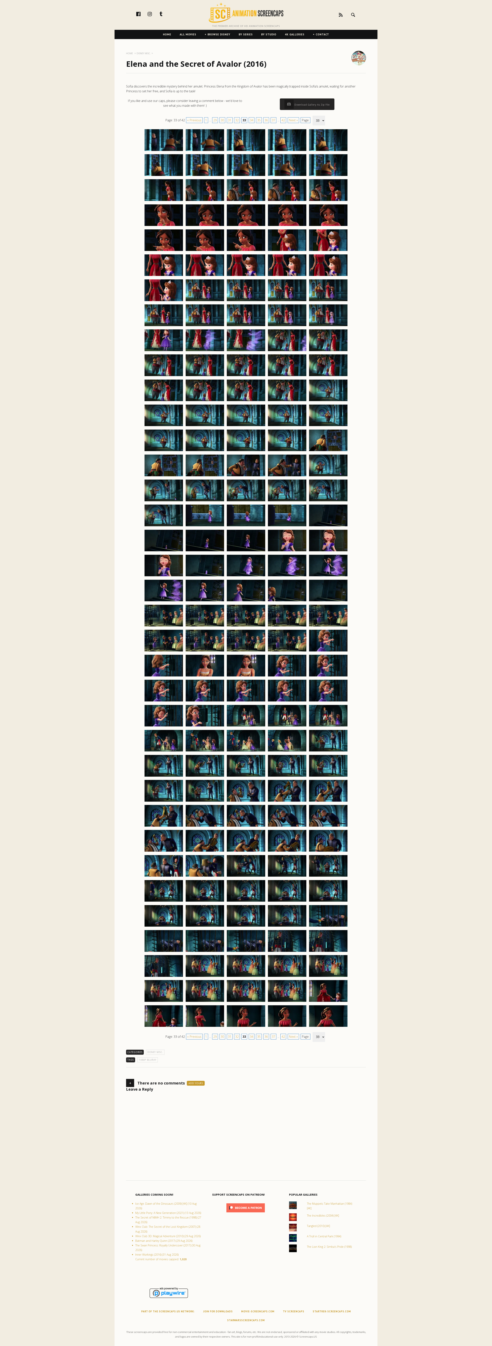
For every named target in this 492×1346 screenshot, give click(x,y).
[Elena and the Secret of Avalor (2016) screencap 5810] (328, 376)
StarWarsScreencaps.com (246, 1320)
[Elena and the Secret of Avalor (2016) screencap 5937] (205, 1026)
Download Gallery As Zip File (312, 104)
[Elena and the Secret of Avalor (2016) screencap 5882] (205, 751)
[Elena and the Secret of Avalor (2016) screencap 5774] (287, 201)
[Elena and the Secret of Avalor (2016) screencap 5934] (287, 1002)
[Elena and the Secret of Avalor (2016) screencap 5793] (246, 301)
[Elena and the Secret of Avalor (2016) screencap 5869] (287, 676)
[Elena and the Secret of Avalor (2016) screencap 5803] (246, 351)
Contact (322, 34)
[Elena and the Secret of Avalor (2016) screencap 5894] (287, 801)
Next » (293, 120)
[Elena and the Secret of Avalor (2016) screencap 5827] (205, 476)
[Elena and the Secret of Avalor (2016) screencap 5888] (246, 776)
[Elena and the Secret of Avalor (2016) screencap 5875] (328, 701)
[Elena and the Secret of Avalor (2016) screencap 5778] (246, 226)
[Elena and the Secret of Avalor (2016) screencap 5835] (328, 501)
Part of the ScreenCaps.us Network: (168, 1311)
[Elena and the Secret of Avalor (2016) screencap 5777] (205, 226)
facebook (142, 13)
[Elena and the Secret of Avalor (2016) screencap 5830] (328, 476)
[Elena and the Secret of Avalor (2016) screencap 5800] (328, 326)
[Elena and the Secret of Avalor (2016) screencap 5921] (164, 952)
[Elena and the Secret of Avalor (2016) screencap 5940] (328, 1026)
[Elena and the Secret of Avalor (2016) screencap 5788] (246, 276)
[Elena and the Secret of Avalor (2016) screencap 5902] (205, 851)
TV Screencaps (293, 1311)
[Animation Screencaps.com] (246, 12)
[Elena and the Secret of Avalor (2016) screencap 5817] (205, 426)
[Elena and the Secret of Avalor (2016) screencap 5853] (246, 601)
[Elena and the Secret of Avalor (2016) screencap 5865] (328, 651)
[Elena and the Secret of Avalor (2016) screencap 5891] (164, 801)
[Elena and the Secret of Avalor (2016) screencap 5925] (328, 952)
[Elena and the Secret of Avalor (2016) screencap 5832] (205, 501)
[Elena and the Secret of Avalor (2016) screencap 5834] (287, 501)
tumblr (165, 13)
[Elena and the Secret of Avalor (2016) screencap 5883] (246, 751)
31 (229, 120)
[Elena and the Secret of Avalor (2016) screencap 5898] (246, 826)
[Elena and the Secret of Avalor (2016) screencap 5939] (287, 1026)
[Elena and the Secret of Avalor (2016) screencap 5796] (164, 326)
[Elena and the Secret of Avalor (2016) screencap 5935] (328, 1002)
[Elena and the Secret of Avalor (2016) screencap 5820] (328, 426)
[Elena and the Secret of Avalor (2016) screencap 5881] (164, 751)
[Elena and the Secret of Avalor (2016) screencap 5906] (164, 876)
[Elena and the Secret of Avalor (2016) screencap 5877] (205, 726)
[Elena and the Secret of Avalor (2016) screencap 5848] (246, 576)
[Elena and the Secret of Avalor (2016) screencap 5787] (205, 276)
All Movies (188, 34)
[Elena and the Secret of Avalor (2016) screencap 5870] (328, 676)
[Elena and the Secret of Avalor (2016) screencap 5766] (164, 176)
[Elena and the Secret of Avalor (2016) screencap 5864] (287, 651)
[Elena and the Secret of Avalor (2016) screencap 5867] (205, 676)
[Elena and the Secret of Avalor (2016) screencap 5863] (246, 651)
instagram (154, 13)
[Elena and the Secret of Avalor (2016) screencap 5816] (164, 426)
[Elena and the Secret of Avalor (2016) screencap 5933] (246, 1002)
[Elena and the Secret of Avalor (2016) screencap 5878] (246, 726)
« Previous (194, 120)
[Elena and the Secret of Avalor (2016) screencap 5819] (287, 426)
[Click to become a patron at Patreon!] (245, 1213)
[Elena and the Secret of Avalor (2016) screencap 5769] (287, 176)
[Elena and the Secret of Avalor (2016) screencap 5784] (287, 251)
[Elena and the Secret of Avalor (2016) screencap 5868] (246, 676)
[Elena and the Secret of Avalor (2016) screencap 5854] (287, 601)
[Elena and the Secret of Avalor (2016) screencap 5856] (164, 626)
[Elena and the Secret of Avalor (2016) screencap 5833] (246, 501)
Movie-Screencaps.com (257, 1311)
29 (215, 120)
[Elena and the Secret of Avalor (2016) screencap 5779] (287, 226)
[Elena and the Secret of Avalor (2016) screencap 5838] (246, 526)
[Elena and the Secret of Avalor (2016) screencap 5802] (205, 351)
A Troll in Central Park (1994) (324, 1236)
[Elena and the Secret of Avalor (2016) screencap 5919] (287, 926)
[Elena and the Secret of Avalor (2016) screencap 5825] (328, 451)
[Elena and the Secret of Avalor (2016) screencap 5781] (164, 251)
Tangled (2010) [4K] (318, 1226)
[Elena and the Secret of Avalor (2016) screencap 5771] (164, 201)
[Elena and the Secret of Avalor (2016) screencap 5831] (164, 501)
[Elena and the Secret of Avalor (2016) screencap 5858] (246, 626)
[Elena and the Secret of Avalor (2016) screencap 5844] (287, 551)
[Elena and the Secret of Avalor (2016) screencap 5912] (205, 901)
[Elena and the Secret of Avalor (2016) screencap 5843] (246, 551)
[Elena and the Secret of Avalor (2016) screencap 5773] (246, 201)
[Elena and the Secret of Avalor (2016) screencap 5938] (246, 1026)
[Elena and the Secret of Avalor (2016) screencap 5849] (287, 576)
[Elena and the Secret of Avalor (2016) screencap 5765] (328, 151)
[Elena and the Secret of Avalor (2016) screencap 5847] (205, 576)
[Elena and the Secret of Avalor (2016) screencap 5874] (287, 701)
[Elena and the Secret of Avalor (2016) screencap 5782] (205, 251)
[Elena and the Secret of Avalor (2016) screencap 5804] (287, 351)
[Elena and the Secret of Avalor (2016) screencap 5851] (164, 601)
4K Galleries (294, 34)
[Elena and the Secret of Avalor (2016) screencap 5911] (164, 901)
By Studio (268, 34)
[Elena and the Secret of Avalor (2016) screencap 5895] (328, 801)
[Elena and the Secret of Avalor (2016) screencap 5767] (205, 176)
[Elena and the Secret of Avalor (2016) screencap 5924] (287, 952)
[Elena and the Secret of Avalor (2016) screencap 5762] (205, 151)
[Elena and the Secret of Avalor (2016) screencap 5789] (287, 276)
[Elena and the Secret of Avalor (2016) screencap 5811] (164, 401)
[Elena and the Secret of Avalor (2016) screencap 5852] (205, 601)
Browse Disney (219, 34)
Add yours (196, 1083)
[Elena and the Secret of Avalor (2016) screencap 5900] (328, 826)
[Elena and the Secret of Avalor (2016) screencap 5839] (287, 526)
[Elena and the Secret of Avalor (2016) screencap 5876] (164, 726)
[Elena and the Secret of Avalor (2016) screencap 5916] (164, 926)
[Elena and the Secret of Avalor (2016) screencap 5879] (287, 726)
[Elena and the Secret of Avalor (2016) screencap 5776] (164, 226)
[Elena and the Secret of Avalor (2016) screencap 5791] (164, 301)
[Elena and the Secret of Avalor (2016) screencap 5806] (164, 376)
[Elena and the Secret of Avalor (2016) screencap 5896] (164, 826)
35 (259, 120)
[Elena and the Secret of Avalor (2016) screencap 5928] (246, 977)
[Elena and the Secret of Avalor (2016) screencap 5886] (164, 776)
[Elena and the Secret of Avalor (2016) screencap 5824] (287, 451)
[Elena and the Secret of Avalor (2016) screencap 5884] (287, 751)
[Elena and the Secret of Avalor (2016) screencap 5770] (328, 176)
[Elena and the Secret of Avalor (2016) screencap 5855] (328, 601)
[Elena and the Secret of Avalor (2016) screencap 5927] (205, 977)
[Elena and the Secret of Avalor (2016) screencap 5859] (287, 626)
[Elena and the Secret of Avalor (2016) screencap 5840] (328, 526)
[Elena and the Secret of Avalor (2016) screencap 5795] (328, 301)
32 (237, 120)
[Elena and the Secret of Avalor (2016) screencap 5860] (328, 626)
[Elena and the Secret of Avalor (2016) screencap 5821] (164, 451)
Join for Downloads (218, 1311)
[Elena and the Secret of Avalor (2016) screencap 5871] (164, 701)
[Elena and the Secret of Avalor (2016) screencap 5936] (164, 1026)
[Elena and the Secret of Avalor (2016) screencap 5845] (328, 551)
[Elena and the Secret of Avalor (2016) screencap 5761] (164, 151)
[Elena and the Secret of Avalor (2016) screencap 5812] (205, 401)
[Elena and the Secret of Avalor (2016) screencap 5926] (164, 977)
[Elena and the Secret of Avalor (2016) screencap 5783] (246, 251)
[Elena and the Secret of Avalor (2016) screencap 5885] (328, 751)
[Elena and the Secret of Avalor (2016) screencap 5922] (205, 952)
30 (222, 120)
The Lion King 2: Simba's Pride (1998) (329, 1247)
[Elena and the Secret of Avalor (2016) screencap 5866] (164, 676)
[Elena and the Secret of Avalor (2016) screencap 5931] (164, 1002)
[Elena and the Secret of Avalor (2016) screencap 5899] (287, 826)
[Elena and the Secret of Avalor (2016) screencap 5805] (328, 351)
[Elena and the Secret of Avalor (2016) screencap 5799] (287, 326)
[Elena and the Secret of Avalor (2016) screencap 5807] (205, 376)
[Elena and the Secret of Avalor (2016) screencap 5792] (205, 301)
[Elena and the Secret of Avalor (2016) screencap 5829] (287, 476)
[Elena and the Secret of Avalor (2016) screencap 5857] (205, 626)
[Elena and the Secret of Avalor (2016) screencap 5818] (246, 426)
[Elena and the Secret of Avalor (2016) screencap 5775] (328, 201)
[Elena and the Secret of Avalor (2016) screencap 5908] (246, 876)
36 (266, 120)
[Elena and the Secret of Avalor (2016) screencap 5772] (205, 201)
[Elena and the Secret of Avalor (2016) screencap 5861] (164, 651)
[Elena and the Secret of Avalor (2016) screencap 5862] (205, 651)
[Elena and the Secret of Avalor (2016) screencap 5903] (246, 851)
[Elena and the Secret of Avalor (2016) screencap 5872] (205, 701)
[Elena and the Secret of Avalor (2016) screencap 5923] (246, 952)
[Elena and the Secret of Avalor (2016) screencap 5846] (164, 576)
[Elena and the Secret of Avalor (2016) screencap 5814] (287, 401)
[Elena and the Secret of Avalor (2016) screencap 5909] (287, 876)
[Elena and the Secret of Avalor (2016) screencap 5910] (328, 876)
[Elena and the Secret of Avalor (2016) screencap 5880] (328, 726)
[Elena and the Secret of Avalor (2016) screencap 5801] (164, 351)
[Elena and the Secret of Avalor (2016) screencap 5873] (246, 701)
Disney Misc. (155, 1052)
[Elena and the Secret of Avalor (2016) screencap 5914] (287, 901)
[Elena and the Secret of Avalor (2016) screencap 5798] (246, 326)
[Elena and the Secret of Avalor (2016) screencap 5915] (328, 901)
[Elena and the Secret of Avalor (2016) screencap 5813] (246, 401)
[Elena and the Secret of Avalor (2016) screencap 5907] (205, 876)
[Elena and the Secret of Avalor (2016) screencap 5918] (246, 926)
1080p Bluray (147, 1059)
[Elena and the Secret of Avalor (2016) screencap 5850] (328, 576)
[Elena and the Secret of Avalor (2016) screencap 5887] (205, 776)
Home (167, 34)
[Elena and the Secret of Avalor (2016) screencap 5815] (328, 401)
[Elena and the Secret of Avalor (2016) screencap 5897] (205, 826)
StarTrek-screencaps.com (332, 1311)
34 (251, 120)
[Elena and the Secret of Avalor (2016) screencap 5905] (328, 851)
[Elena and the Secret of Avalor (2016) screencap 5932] (205, 1002)
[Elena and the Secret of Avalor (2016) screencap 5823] (246, 451)
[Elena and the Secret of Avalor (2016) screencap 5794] (287, 301)
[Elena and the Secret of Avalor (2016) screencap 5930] (328, 977)
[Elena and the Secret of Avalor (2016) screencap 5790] (328, 276)
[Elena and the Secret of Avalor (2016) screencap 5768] (246, 176)
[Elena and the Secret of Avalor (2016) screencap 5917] (205, 926)
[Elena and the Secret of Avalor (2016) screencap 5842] (205, 551)
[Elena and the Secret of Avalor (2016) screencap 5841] (164, 551)
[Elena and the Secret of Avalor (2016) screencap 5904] (287, 851)
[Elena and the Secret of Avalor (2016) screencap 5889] (287, 776)
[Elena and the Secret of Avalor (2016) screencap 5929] (287, 977)
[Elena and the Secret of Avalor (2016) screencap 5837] (205, 526)
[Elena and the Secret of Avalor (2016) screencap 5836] (164, 526)
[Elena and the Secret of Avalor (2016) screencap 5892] (205, 801)
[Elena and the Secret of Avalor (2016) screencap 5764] (287, 151)
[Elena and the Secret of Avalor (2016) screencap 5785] (328, 251)
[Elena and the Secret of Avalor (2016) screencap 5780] (328, 226)
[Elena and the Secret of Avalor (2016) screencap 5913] (246, 901)
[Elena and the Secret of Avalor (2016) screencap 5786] (164, 276)
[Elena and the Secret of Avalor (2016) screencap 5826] (164, 476)
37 (273, 120)
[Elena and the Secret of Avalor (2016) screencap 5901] (164, 851)
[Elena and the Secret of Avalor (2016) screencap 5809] (287, 376)
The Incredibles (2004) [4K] (323, 1215)
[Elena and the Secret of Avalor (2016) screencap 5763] (246, 151)
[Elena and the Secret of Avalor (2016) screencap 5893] (246, 801)
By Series (246, 34)
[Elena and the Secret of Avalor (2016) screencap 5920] (328, 926)
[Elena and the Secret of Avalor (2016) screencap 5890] (328, 776)
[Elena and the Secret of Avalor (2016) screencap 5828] (246, 476)
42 (283, 120)
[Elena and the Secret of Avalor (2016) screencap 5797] (205, 326)
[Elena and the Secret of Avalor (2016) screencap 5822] (205, 451)
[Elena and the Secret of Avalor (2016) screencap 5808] (246, 376)
